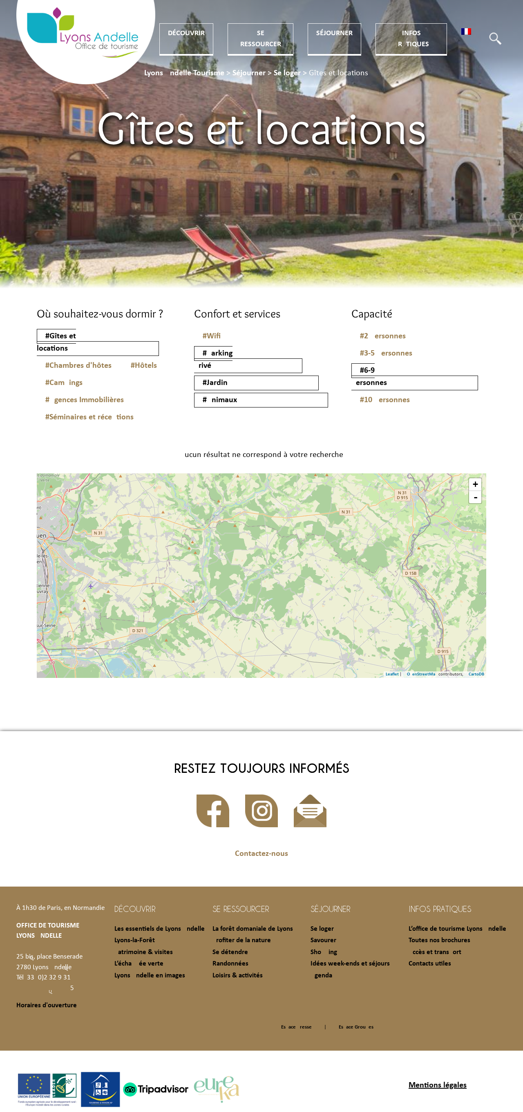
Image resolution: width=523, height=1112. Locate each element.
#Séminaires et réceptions (89, 417)
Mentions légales (438, 1085)
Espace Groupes (356, 1027)
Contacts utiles (430, 963)
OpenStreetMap (422, 674)
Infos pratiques (440, 908)
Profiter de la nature (241, 940)
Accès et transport (435, 952)
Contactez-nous (261, 854)
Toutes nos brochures (439, 940)
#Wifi (212, 336)
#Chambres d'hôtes (78, 366)
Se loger (322, 928)
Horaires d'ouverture (46, 1005)
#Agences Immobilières (84, 400)
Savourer (323, 940)
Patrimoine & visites (143, 952)
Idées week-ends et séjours (350, 963)
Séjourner (334, 33)
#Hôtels (144, 366)
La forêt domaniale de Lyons (252, 928)
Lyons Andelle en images (149, 975)
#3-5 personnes (386, 353)
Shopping (324, 952)
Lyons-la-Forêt (134, 940)
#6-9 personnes (369, 377)
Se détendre (230, 952)
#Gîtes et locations (56, 342)
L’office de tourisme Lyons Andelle (457, 928)
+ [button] (475, 484)
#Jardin (215, 383)
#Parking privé (213, 359)
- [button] (475, 497)
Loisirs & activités (237, 975)
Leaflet (392, 674)
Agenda (321, 975)
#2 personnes (383, 336)
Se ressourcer (240, 908)
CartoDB (476, 674)
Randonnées (230, 963)
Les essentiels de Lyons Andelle (159, 928)
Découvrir (186, 33)
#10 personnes (385, 400)
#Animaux (220, 400)
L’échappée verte (138, 963)
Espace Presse (296, 1027)
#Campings (64, 383)
